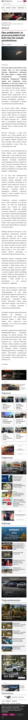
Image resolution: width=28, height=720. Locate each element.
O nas (3, 701)
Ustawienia (19, 714)
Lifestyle (21, 8)
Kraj (3, 8)
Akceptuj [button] (5, 714)
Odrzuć (12, 714)
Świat (14, 8)
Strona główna (4, 22)
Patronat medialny (15, 703)
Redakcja (14, 701)
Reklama (8, 701)
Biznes (8, 8)
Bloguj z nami (5, 703)
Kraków (8, 614)
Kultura (8, 534)
